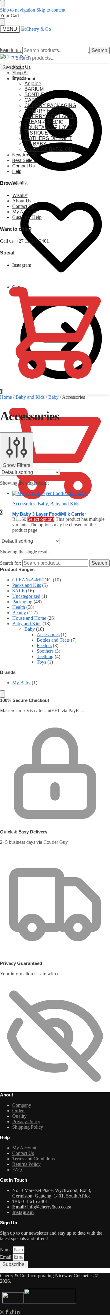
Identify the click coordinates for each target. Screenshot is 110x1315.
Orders (18, 1110)
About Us (21, 200)
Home (6, 397)
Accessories (23, 503)
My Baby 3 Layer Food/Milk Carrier (49, 514)
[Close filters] (2, 694)
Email (6, 1257)
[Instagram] (3, 1312)
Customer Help (27, 217)
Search (10, 67)
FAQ (17, 1169)
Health (18, 607)
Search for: (10, 50)
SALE (18, 590)
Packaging (22, 601)
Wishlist (20, 182)
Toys (41, 662)
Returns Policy (26, 1164)
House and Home (29, 618)
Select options (41, 519)
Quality (19, 1116)
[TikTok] (12, 1312)
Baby (53, 397)
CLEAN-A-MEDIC (32, 579)
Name (6, 1249)
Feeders (44, 645)
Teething (45, 656)
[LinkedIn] (17, 1312)
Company (21, 1105)
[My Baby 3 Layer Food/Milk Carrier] (50, 493)
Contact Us (23, 206)
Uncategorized (26, 596)
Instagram (21, 265)
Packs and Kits (26, 585)
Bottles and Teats (53, 640)
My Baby (21, 682)
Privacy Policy (26, 1121)
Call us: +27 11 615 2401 (24, 241)
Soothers (45, 651)
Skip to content (50, 9)
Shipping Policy (27, 1127)
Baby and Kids (30, 397)
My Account (24, 211)
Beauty (19, 612)
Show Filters (16, 465)
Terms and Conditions (33, 1158)
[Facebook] (8, 1312)
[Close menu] (2, 3)
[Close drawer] (2, 22)
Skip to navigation (17, 9)
